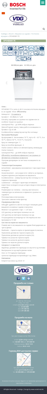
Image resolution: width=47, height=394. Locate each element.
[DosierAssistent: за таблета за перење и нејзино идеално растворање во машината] (5, 53)
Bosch (11, 34)
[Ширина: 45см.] (28, 58)
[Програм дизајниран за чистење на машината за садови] (41, 53)
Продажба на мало (23, 317)
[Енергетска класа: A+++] (10, 48)
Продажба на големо (23, 283)
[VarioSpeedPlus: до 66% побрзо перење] (36, 48)
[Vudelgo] (14, 5)
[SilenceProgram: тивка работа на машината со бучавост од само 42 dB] (26, 48)
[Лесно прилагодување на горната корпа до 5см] (23, 58)
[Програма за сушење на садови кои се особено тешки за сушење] (21, 53)
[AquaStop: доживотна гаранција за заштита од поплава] (21, 48)
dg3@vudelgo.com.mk (26, 340)
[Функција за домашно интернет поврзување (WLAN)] (26, 53)
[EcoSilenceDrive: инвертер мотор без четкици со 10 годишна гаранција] (15, 53)
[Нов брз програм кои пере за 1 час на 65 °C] (18, 58)
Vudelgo (4, 34)
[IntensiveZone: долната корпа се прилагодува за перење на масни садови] (5, 48)
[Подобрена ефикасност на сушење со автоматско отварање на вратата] (15, 48)
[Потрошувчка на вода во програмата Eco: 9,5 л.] (41, 48)
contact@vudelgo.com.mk (25, 305)
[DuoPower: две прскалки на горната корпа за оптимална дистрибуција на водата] (10, 53)
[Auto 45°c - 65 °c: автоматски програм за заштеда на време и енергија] (31, 48)
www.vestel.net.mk (37, 389)
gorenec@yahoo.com (26, 370)
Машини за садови (22, 34)
